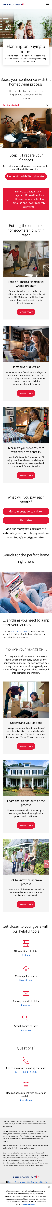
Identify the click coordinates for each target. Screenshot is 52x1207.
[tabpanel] (26, 146)
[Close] (49, 1187)
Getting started (11, 105)
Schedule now (26, 1100)
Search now (26, 1030)
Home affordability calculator (26, 176)
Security (18, 1182)
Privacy (11, 1182)
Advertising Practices (30, 1182)
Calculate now (26, 980)
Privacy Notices (29, 1204)
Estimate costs (26, 1005)
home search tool (19, 631)
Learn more (26, 312)
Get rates (26, 520)
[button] (47, 4)
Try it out (26, 955)
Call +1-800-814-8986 (26, 1072)
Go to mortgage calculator (26, 511)
